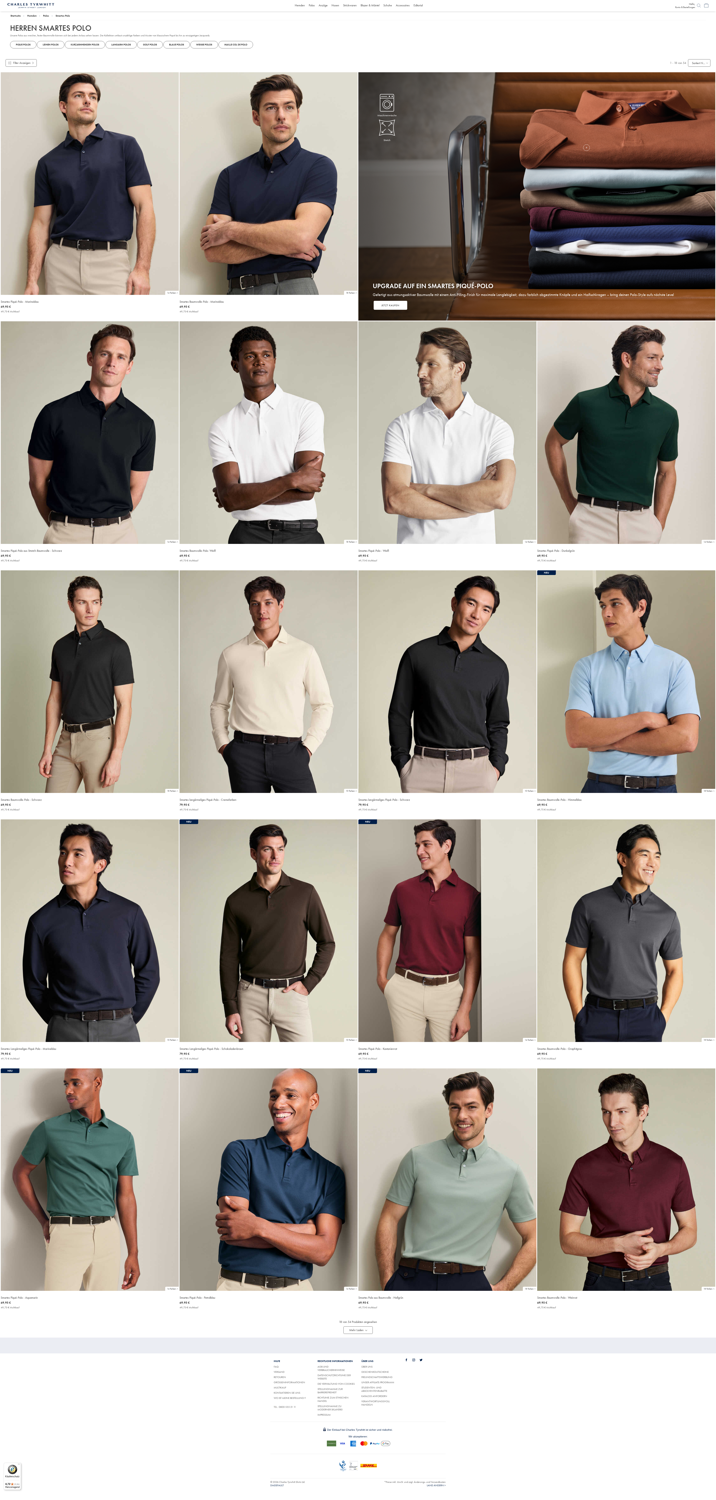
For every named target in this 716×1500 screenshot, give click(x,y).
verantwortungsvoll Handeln (375, 1403)
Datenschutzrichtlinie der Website (334, 1377)
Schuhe (387, 5)
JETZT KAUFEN (390, 305)
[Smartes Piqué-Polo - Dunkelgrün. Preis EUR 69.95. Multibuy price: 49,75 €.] (626, 432)
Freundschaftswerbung (376, 1377)
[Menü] (19, 1465)
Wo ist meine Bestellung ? (290, 1398)
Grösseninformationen (289, 1382)
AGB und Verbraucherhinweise (331, 1368)
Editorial (418, 5)
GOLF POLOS (150, 44)
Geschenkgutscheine (375, 1372)
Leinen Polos (51, 44)
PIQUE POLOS (23, 44)
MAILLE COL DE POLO (235, 44)
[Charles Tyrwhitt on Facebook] (408, 1360)
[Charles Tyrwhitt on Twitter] (423, 1360)
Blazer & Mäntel (370, 5)
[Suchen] (699, 5)
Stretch (387, 140)
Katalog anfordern (374, 1396)
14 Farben (171, 292)
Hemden (300, 5)
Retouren (280, 1377)
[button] (358, 1330)
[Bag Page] (706, 5)
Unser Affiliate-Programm (377, 1382)
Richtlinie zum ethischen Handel (333, 1399)
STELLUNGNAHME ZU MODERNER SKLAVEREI (330, 1407)
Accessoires (403, 5)
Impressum (324, 1414)
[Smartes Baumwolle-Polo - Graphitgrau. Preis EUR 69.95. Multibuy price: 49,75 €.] (626, 930)
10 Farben (350, 790)
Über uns (367, 1366)
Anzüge (323, 5)
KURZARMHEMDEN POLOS (85, 44)
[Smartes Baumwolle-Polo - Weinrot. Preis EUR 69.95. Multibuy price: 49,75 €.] (626, 1179)
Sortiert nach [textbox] (699, 63)
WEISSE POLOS (204, 44)
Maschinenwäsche (387, 115)
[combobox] (699, 63)
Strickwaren (350, 5)
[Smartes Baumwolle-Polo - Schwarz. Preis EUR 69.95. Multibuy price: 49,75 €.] (90, 681)
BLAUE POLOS (176, 44)
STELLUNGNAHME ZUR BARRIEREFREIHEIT (330, 1390)
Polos (312, 5)
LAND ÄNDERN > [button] (436, 1485)
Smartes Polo (63, 15)
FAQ (276, 1366)
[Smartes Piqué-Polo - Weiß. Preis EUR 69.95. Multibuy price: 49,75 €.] (447, 432)
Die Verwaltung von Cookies (336, 1383)
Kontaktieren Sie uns (287, 1392)
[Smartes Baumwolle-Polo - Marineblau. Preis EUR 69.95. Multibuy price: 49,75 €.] (269, 183)
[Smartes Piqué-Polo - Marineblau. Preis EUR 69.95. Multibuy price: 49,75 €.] (90, 183)
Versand (279, 1372)
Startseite (15, 15)
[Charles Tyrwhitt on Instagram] (415, 1360)
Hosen (335, 5)
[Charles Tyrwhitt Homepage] (30, 5)
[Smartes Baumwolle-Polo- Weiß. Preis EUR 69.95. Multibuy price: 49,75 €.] (269, 432)
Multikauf (280, 1387)
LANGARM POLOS (121, 44)
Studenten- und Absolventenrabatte (374, 1389)
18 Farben (350, 292)
